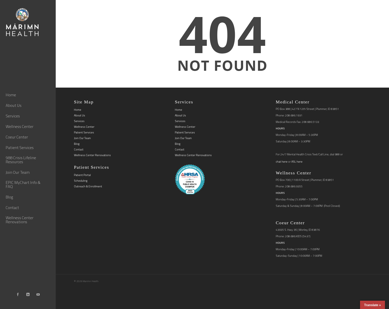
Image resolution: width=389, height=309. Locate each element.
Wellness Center (84, 127)
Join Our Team (82, 138)
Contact (78, 149)
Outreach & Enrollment (88, 186)
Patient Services (84, 132)
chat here (281, 161)
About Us (79, 115)
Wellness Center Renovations (92, 155)
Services (79, 121)
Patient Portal (82, 175)
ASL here (296, 161)
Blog (76, 144)
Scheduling (80, 181)
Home (77, 110)
